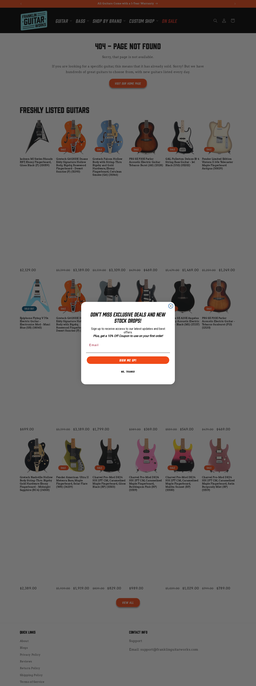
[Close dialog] (170, 306)
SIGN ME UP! (128, 360)
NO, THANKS (128, 371)
